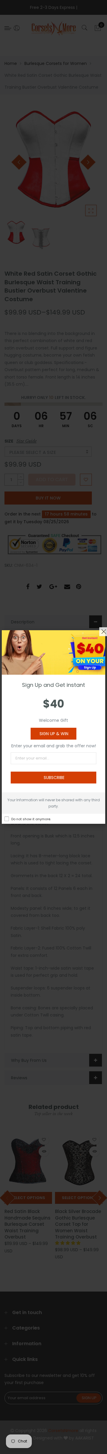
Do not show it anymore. (31, 819)
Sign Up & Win (54, 734)
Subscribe (54, 778)
